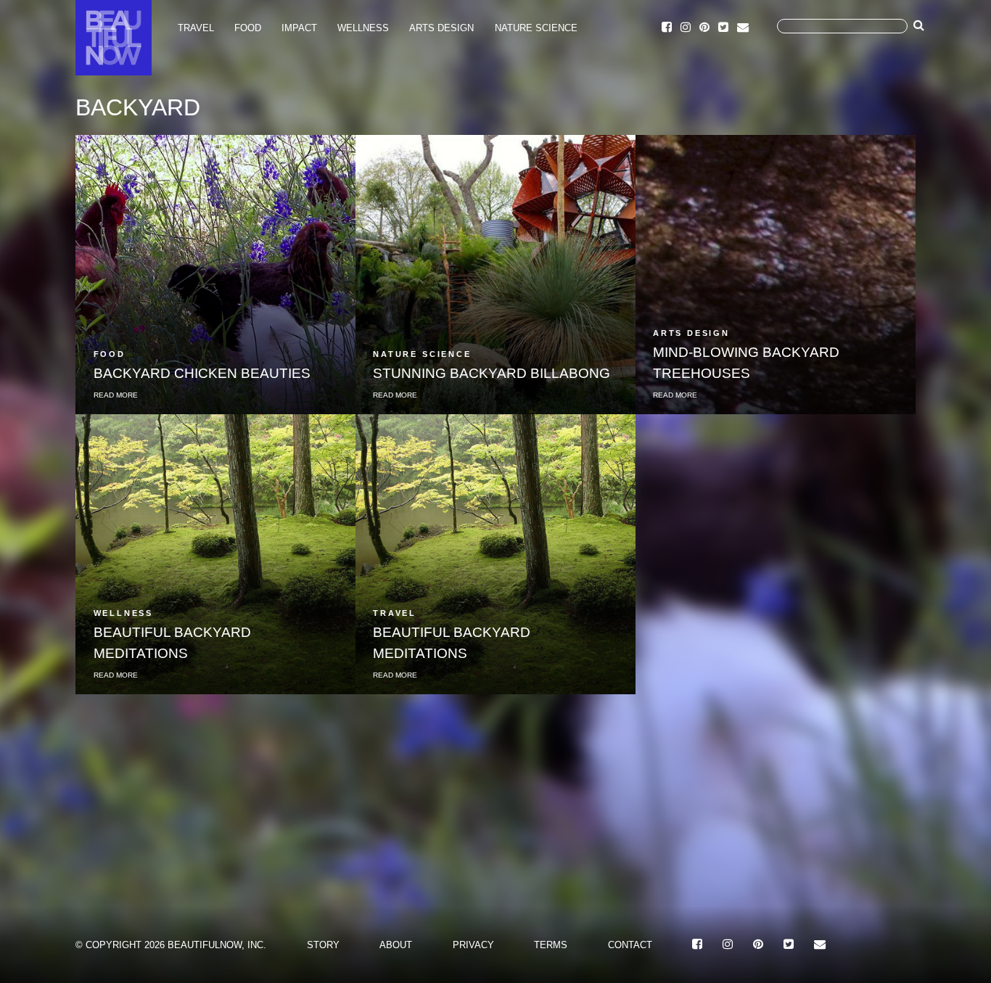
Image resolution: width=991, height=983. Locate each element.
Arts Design (441, 27)
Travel (196, 27)
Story (323, 944)
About (395, 944)
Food (247, 27)
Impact (299, 27)
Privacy (473, 944)
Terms (550, 944)
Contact (630, 944)
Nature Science (536, 27)
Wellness (363, 27)
